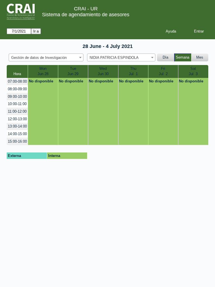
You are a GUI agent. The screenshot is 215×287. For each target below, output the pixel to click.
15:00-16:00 (17, 141)
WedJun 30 (103, 71)
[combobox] (46, 57)
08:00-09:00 (17, 89)
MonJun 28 (43, 71)
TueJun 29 (72, 71)
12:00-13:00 (17, 119)
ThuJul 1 (133, 71)
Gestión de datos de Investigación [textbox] (39, 57)
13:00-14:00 (17, 126)
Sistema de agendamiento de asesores (85, 14)
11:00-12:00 (17, 111)
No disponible (41, 81)
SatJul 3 (193, 71)
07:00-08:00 (17, 81)
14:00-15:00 (17, 134)
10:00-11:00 (17, 104)
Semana (182, 57)
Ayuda (171, 31)
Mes (199, 57)
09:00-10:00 (17, 96)
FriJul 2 (163, 71)
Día (165, 57)
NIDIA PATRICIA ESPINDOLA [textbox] (114, 57)
